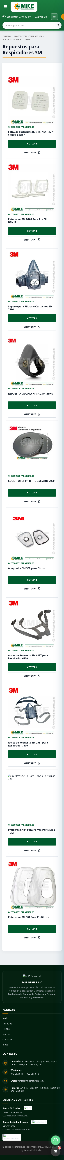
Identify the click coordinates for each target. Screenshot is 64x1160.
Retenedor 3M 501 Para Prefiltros (28, 917)
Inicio (7, 36)
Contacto (7, 1039)
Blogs (5, 1044)
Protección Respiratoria (28, 36)
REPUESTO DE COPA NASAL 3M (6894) (30, 393)
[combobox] (32, 25)
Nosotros (7, 1023)
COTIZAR (32, 143)
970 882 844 (25, 16)
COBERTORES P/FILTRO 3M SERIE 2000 (31, 481)
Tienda (6, 1028)
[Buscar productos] (58, 25)
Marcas (6, 1034)
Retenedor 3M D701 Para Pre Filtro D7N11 (29, 220)
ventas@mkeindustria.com (27, 1080)
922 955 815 (41, 16)
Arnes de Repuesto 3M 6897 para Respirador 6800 (28, 657)
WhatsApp (30, 152)
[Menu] (54, 16)
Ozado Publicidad (33, 1150)
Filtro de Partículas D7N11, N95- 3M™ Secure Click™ (30, 133)
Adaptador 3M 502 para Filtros (26, 568)
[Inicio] (24, 6)
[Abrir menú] (5, 6)
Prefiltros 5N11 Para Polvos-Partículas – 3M (31, 831)
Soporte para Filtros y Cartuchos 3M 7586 (30, 308)
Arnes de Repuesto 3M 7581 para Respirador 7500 (28, 744)
